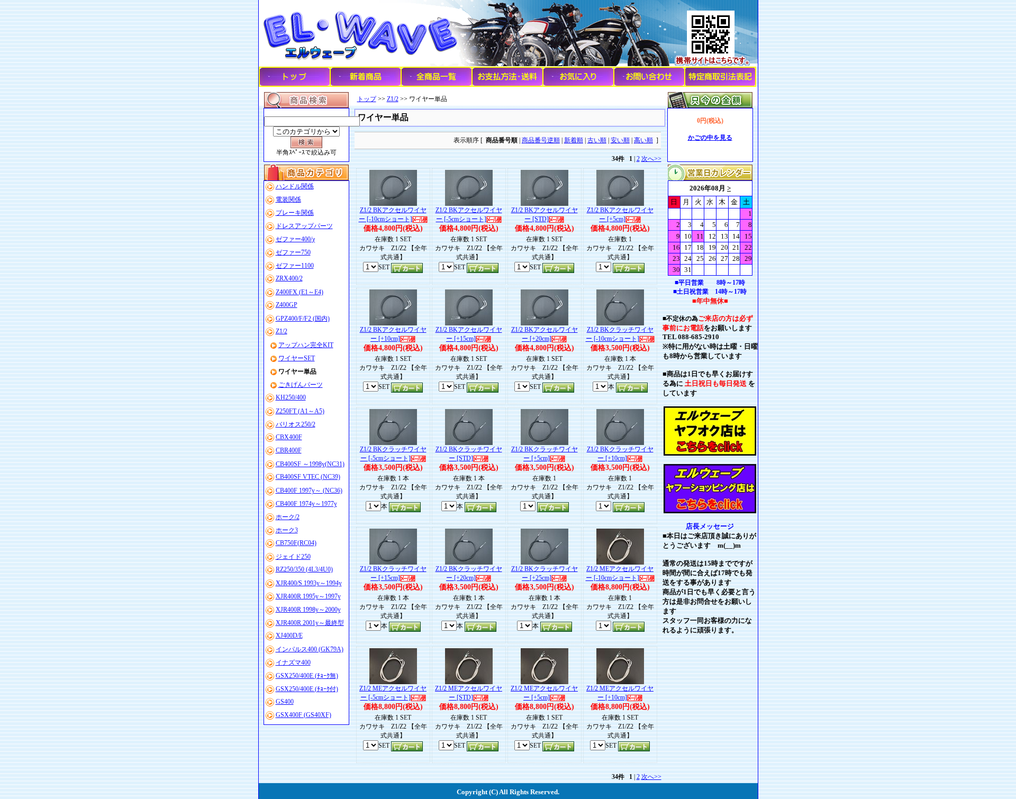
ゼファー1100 (295, 265)
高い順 (643, 140)
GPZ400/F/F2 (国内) (303, 318)
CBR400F (289, 450)
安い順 (620, 140)
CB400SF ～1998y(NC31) (310, 464)
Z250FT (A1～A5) (300, 411)
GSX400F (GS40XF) (303, 715)
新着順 (573, 140)
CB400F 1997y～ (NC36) (309, 490)
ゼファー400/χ (295, 239)
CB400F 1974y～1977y (306, 503)
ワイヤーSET (296, 358)
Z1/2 (281, 331)
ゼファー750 (293, 252)
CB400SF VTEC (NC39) (308, 476)
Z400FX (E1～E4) (299, 292)
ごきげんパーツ (300, 384)
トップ (366, 99)
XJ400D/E (289, 635)
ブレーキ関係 (295, 212)
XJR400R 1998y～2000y (308, 609)
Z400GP (286, 304)
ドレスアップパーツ (304, 226)
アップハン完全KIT (305, 345)
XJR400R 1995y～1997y (308, 596)
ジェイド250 (293, 556)
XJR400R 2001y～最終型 (310, 623)
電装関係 (288, 199)
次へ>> (651, 158)
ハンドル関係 (295, 186)
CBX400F (289, 437)
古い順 (596, 140)
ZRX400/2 (289, 278)
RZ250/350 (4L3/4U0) (304, 569)
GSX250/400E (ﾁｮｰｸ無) (307, 675)
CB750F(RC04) (296, 543)
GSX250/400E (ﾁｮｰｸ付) (307, 689)
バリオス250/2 (295, 424)
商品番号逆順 (541, 140)
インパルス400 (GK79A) (309, 649)
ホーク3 (287, 530)
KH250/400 (291, 397)
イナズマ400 (293, 662)
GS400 (285, 701)
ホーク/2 (288, 517)
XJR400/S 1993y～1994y (309, 583)
